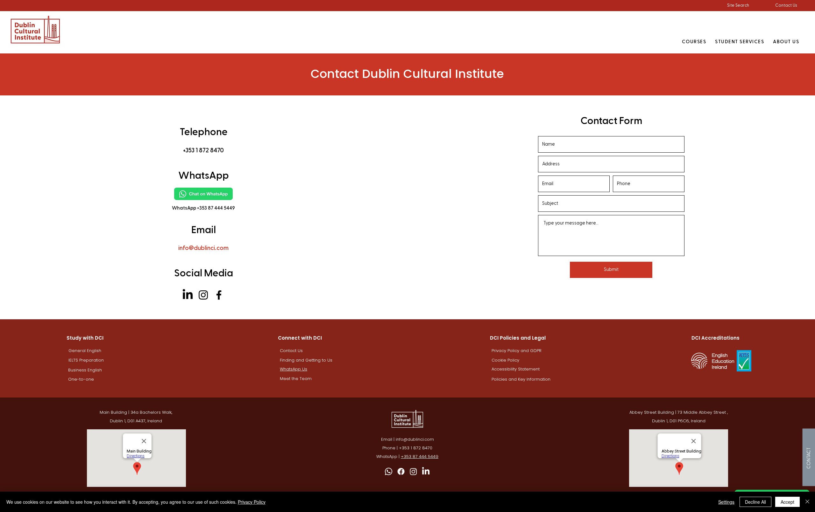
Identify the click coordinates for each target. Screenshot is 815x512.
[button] (738, 5)
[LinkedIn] (187, 295)
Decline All (755, 502)
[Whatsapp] (388, 471)
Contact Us (786, 5)
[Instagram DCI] (413, 471)
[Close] (807, 502)
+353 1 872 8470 (415, 448)
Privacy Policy (252, 502)
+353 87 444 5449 (419, 456)
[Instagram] (203, 295)
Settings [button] (726, 502)
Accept (787, 502)
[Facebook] (219, 295)
